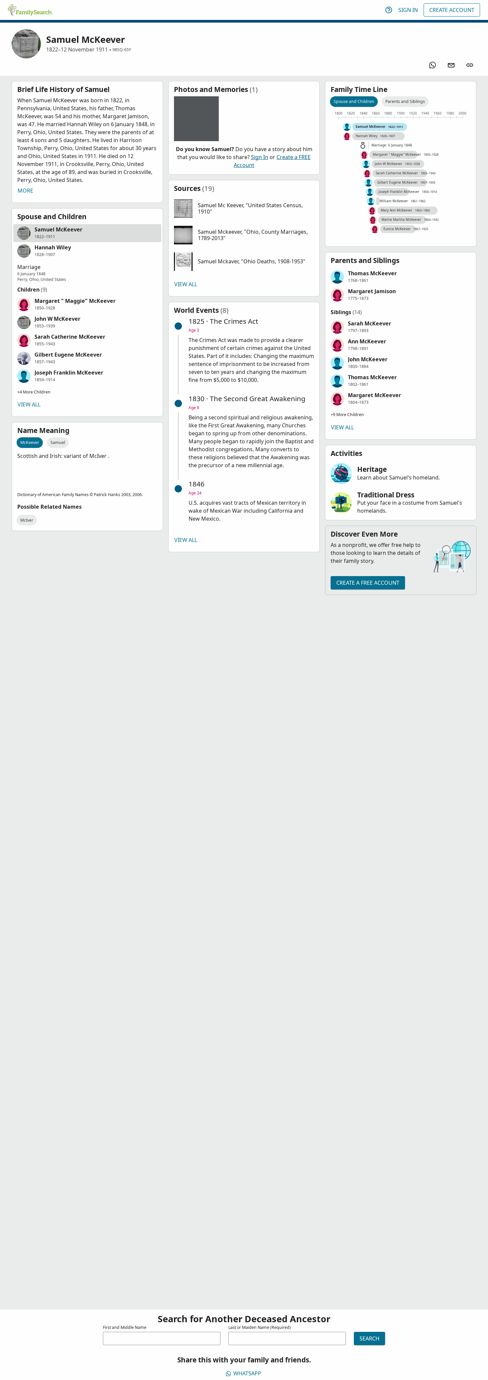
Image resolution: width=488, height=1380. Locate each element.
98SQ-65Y (122, 49)
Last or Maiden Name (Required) (259, 1327)
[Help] (388, 10)
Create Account (451, 10)
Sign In (408, 10)
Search (369, 1338)
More (25, 190)
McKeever (29, 442)
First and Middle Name (124, 1327)
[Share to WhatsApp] (432, 65)
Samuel (57, 442)
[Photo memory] (196, 118)
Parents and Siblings (405, 101)
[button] (87, 233)
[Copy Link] (469, 65)
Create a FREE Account (367, 582)
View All (29, 404)
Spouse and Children (354, 101)
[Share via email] (451, 65)
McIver (26, 520)
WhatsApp (247, 1373)
